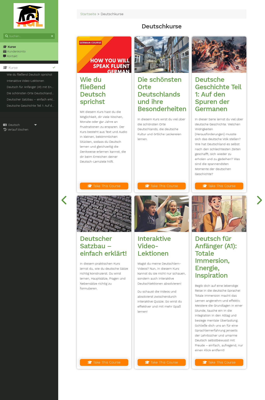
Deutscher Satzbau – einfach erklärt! (103, 246)
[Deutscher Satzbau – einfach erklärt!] (104, 214)
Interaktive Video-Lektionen (154, 246)
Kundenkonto (16, 51)
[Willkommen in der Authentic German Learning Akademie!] (64, 200)
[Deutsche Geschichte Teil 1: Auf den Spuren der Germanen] (219, 55)
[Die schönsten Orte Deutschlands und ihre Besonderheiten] (161, 55)
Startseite (88, 14)
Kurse (11, 47)
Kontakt (11, 56)
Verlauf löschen (17, 129)
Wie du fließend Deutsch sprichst (93, 90)
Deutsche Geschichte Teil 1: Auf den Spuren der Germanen (218, 94)
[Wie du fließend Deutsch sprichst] (104, 55)
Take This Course (106, 186)
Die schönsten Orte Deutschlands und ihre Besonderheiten (162, 94)
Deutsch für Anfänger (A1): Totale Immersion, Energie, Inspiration (216, 257)
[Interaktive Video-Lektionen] (161, 214)
